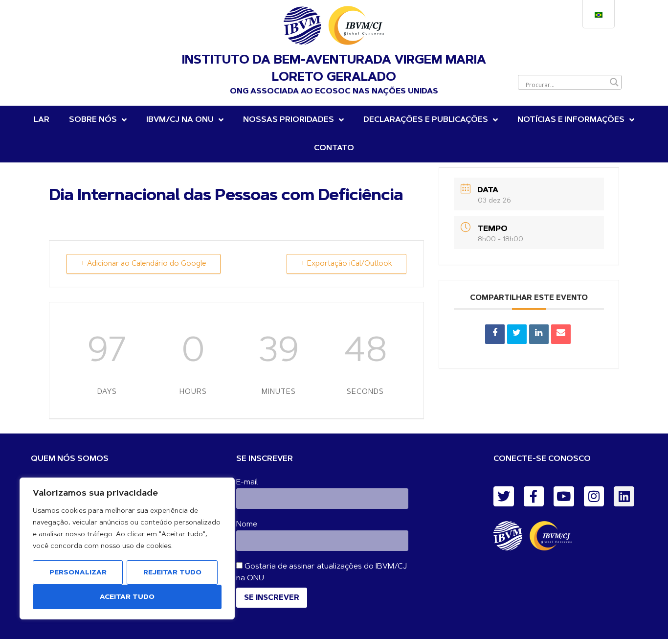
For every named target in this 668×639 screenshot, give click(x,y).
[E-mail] (561, 334)
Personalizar (78, 573)
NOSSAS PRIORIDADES (288, 120)
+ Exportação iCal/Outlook (346, 264)
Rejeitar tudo (172, 573)
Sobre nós (93, 120)
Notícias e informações (570, 120)
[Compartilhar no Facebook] (495, 334)
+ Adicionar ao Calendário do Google (143, 264)
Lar (41, 120)
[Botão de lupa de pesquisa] (614, 82)
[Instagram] (594, 496)
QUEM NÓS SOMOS (70, 459)
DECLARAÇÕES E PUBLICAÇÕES (425, 120)
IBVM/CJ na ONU (180, 120)
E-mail (247, 482)
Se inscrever (271, 598)
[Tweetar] (517, 334)
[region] (127, 548)
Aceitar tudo (127, 597)
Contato (334, 148)
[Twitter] (503, 496)
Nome (246, 524)
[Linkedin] (539, 334)
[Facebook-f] (534, 496)
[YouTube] (564, 496)
